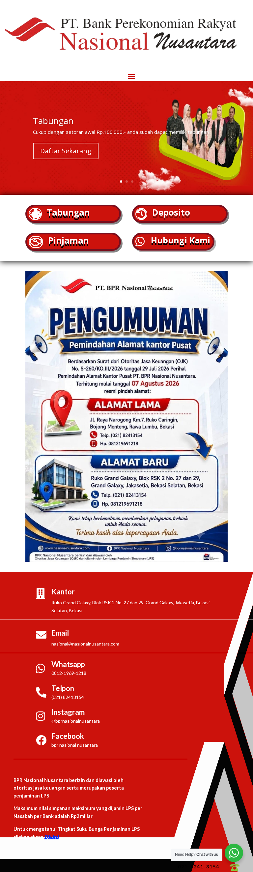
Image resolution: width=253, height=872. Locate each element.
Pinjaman (68, 240)
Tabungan (68, 212)
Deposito (171, 212)
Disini (51, 836)
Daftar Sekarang (65, 150)
